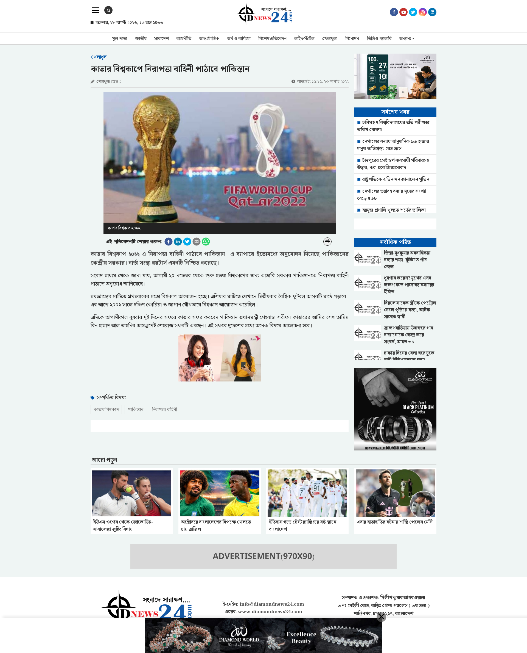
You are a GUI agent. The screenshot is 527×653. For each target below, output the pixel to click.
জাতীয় (140, 39)
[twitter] (187, 241)
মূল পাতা (119, 39)
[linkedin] (178, 241)
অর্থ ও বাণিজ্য (238, 39)
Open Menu (95, 10)
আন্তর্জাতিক (209, 39)
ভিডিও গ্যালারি (379, 39)
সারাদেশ (161, 39)
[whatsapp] (206, 241)
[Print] (327, 241)
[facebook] (168, 241)
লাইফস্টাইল (304, 39)
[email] (196, 241)
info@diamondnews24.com (272, 604)
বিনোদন (352, 39)
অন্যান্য (405, 39)
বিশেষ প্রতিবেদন (272, 39)
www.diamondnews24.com (270, 612)
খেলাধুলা (329, 39)
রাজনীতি (183, 39)
